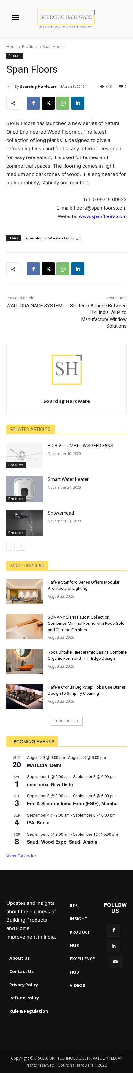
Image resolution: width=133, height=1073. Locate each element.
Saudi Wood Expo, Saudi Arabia (62, 841)
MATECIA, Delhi (44, 765)
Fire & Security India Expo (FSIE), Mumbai (73, 803)
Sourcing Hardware (38, 86)
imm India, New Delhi (50, 784)
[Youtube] (115, 962)
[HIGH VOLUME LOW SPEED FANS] (24, 455)
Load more (64, 720)
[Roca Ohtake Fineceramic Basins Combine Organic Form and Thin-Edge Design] (24, 661)
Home (12, 46)
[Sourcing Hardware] (10, 86)
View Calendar (21, 855)
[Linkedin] (77, 103)
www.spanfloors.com (103, 216)
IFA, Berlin (38, 822)
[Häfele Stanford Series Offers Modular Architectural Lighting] (24, 591)
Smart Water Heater (68, 479)
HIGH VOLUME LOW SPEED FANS (80, 445)
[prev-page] (10, 546)
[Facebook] (33, 103)
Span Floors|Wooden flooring (51, 238)
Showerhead (61, 513)
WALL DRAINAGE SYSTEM (34, 306)
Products (30, 46)
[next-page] (21, 546)
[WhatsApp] (62, 103)
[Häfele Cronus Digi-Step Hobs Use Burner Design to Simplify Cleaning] (24, 696)
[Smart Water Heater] (24, 489)
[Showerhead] (24, 522)
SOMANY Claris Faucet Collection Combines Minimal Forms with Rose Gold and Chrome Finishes (86, 623)
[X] (48, 103)
